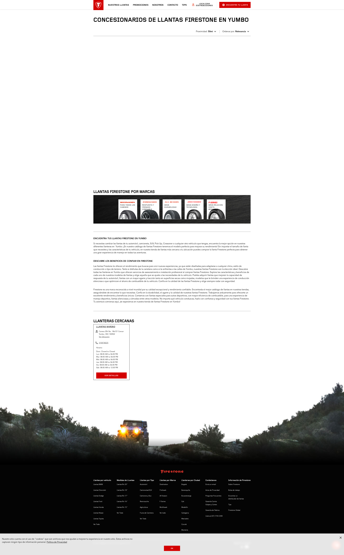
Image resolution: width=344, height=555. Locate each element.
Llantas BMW (98, 484)
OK (172, 548)
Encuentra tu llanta (237, 5)
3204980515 (116, 70)
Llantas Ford (97, 501)
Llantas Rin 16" (122, 501)
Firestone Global (234, 510)
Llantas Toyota (98, 519)
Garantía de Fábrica (212, 510)
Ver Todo (96, 524)
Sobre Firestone (234, 484)
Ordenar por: (234, 32)
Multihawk (163, 507)
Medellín (184, 507)
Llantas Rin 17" (122, 496)
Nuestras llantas (118, 5)
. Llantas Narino (104, 81)
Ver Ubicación (104, 337)
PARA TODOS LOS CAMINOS (127, 206)
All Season (163, 496)
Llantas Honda (98, 507)
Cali (182, 501)
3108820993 (116, 139)
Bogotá (184, 484)
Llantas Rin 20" (122, 484)
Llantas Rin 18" (122, 490)
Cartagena (185, 513)
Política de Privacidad (57, 542)
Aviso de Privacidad (212, 490)
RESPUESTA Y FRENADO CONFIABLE (148, 207)
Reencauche (144, 501)
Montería (184, 530)
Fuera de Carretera (146, 513)
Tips (184, 5)
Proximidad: (204, 32)
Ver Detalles (111, 376)
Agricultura (144, 507)
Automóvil (143, 484)
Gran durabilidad (170, 206)
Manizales (185, 519)
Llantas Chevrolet (99, 490)
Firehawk (163, 490)
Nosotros (158, 5)
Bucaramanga (186, 496)
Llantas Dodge (98, 496)
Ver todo (163, 513)
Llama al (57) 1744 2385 (214, 516)
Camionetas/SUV (146, 490)
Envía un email (210, 484)
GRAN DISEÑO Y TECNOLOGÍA (193, 206)
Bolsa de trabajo (234, 490)
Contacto (172, 5)
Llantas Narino (105, 327)
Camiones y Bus (145, 496)
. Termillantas (103, 116)
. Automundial (103, 47)
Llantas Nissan (98, 513)
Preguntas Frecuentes (213, 496)
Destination (164, 484)
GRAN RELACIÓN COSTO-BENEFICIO (216, 207)
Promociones (140, 5)
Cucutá (184, 524)
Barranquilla (185, 490)
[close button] (340, 537)
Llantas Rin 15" (122, 507)
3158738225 (116, 105)
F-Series (163, 501)
